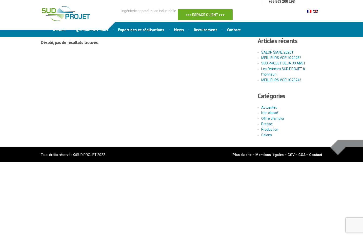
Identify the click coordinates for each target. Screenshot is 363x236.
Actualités (269, 107)
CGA (301, 155)
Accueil (59, 29)
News (179, 29)
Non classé (269, 113)
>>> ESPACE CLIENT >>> (207, 12)
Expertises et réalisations (141, 29)
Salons (266, 135)
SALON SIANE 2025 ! (277, 52)
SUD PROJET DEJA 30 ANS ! (283, 63)
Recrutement (205, 29)
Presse (266, 124)
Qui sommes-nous (92, 29)
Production (269, 129)
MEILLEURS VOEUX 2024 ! (281, 80)
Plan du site (242, 155)
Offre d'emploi (272, 118)
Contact (234, 29)
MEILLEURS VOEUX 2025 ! (281, 58)
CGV (291, 155)
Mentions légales (269, 155)
